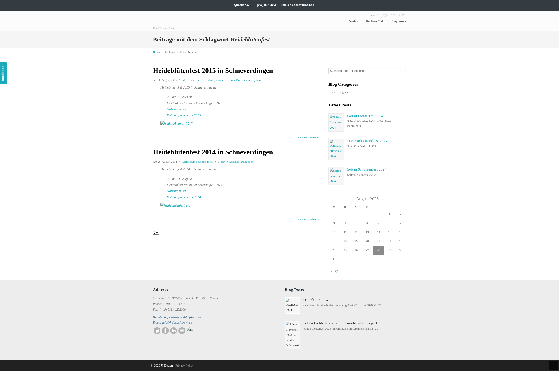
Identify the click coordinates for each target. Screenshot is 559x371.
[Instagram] (386, 5)
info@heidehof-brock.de (297, 5)
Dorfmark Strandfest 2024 (367, 141)
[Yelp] (391, 5)
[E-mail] (181, 333)
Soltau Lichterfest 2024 (365, 116)
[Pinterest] (404, 5)
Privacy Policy (184, 365)
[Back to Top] (553, 365)
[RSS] (190, 330)
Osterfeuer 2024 (315, 300)
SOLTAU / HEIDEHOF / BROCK (185, 21)
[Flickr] (400, 5)
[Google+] (377, 5)
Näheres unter (176, 109)
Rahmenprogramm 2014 (184, 197)
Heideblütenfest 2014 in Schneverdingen (213, 152)
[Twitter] (368, 5)
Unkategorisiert (214, 80)
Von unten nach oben (309, 137)
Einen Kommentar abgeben (245, 80)
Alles (185, 80)
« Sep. (335, 271)
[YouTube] (395, 5)
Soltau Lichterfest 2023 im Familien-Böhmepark (340, 323)
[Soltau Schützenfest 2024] (336, 176)
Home (156, 52)
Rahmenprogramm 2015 (184, 115)
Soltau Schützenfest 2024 (366, 169)
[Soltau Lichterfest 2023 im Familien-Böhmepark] (292, 335)
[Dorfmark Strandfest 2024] (336, 149)
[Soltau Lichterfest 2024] (336, 122)
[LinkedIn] (382, 5)
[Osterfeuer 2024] (292, 306)
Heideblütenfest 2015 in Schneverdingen (213, 70)
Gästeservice (196, 80)
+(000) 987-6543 (265, 5)
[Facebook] (372, 5)
